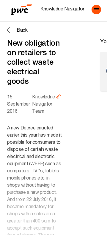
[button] (96, 9)
